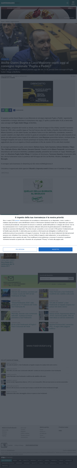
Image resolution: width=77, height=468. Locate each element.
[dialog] (38, 234)
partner (17, 220)
